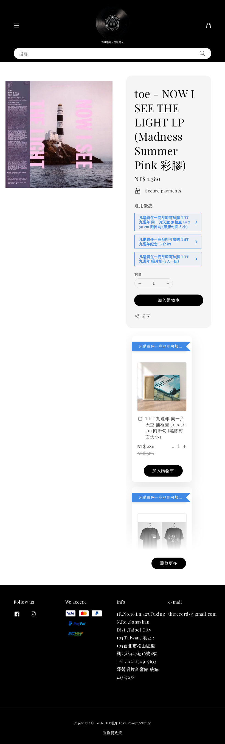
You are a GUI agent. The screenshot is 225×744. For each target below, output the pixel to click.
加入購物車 (169, 300)
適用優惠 (143, 205)
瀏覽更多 (169, 563)
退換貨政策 (112, 732)
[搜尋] (202, 53)
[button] (16, 25)
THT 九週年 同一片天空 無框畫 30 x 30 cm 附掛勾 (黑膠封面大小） (165, 428)
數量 (138, 274)
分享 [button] (146, 316)
